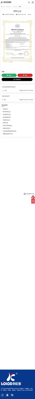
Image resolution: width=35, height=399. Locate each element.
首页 (3, 6)
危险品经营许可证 (8, 134)
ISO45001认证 (7, 114)
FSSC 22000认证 (7, 125)
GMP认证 (5, 123)
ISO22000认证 (7, 117)
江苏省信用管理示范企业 (9, 131)
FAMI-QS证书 (6, 128)
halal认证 (5, 109)
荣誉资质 (8, 6)
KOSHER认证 (6, 111)
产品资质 (15, 6)
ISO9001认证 (6, 120)
